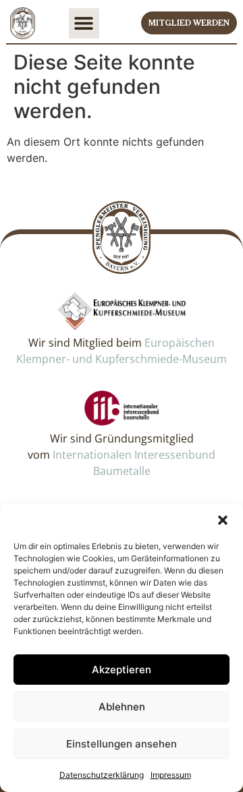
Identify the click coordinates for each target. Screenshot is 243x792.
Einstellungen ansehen (121, 743)
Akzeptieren (121, 669)
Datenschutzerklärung (101, 775)
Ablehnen (122, 706)
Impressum (171, 775)
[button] (223, 520)
